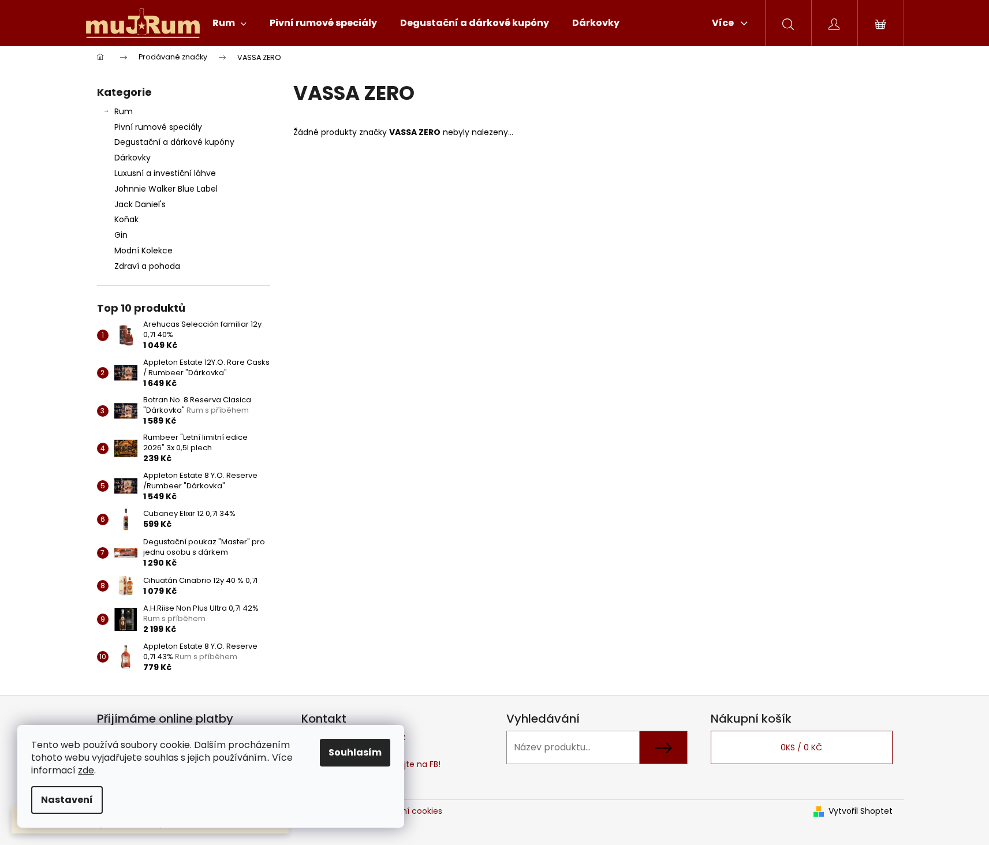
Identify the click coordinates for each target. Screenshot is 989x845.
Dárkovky (132, 157)
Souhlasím (355, 752)
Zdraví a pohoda (147, 266)
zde (86, 770)
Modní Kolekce (143, 250)
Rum (123, 111)
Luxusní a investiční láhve (165, 173)
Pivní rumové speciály (158, 127)
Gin (121, 235)
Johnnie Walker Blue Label (166, 189)
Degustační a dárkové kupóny (174, 142)
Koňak (126, 219)
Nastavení (67, 799)
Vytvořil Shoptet (860, 811)
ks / (801, 747)
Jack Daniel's (140, 204)
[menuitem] (229, 23)
